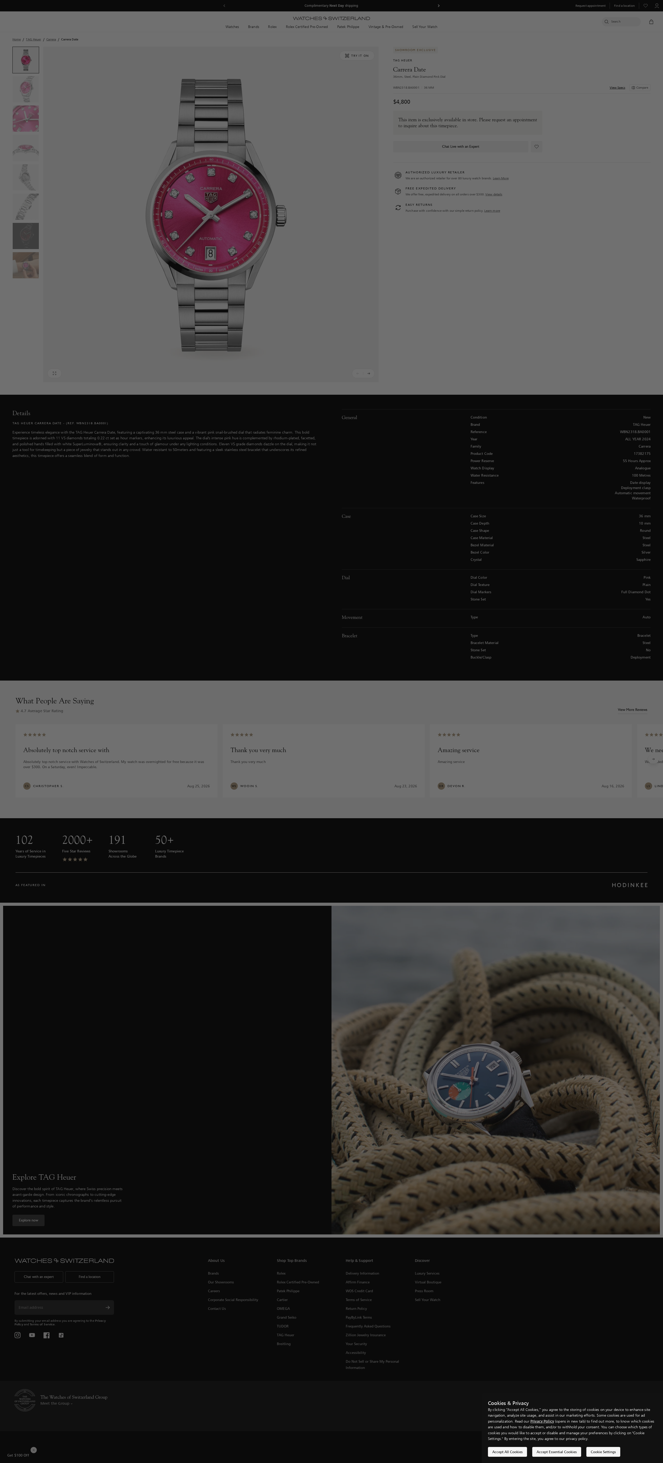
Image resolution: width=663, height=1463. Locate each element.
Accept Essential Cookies (557, 1452)
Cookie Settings (603, 1452)
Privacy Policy (542, 1421)
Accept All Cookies (507, 1452)
